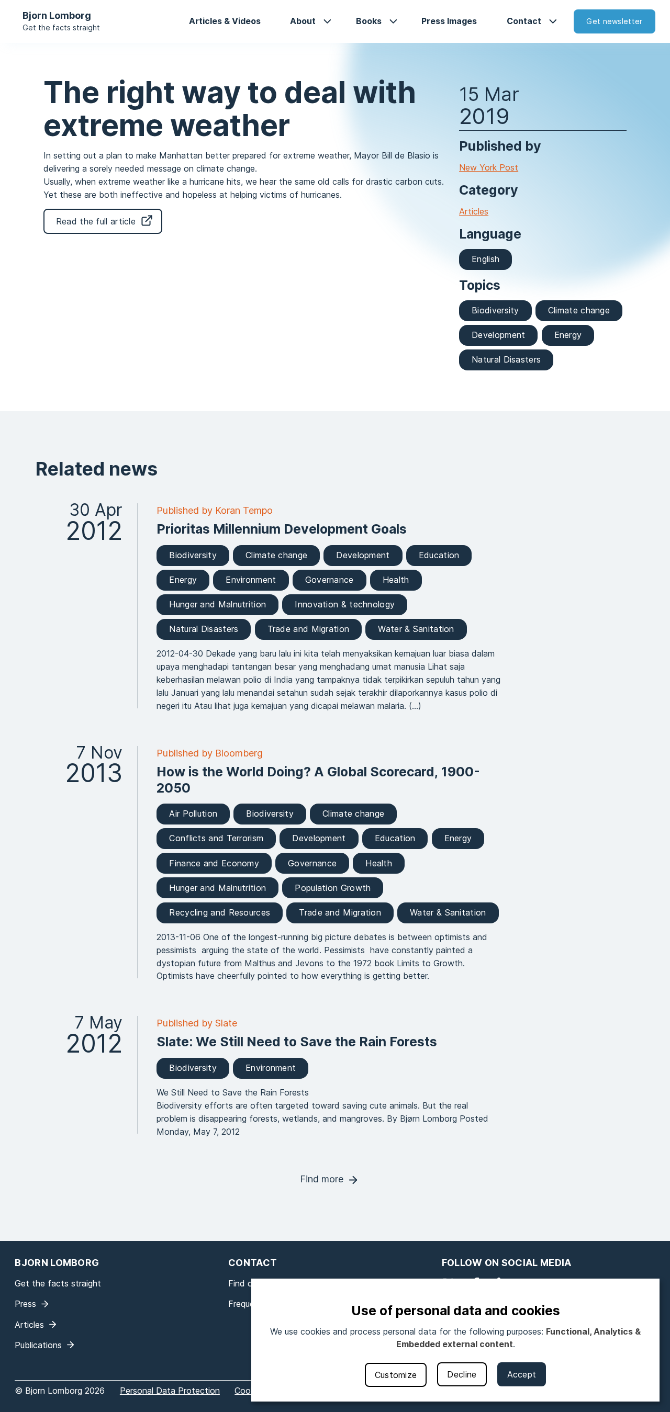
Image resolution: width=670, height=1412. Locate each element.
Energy (568, 335)
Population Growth (333, 888)
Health (396, 579)
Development (498, 335)
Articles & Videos (225, 21)
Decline (461, 1374)
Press (25, 1303)
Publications (38, 1345)
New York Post (488, 167)
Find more (321, 1178)
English (485, 259)
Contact (524, 21)
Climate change (579, 310)
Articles (473, 211)
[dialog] (455, 1340)
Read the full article (96, 221)
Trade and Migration (308, 629)
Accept (522, 1374)
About (303, 21)
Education (439, 555)
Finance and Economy (214, 863)
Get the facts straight (61, 27)
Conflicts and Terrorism (216, 838)
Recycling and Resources (219, 912)
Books (369, 21)
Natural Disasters (506, 359)
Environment (251, 579)
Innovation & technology (345, 604)
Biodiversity (495, 310)
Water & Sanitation (416, 629)
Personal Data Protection (170, 1390)
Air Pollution (193, 813)
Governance (329, 579)
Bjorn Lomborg (57, 15)
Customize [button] (396, 1375)
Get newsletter (614, 21)
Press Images (449, 21)
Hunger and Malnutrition (217, 604)
